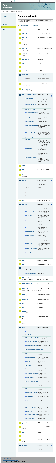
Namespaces (6, 32)
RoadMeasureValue (30, 404)
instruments (29, 256)
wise (23, 439)
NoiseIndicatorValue (30, 377)
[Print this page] (44, 1)
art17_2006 (25, 43)
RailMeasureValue (30, 396)
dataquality (25, 74)
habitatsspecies (29, 252)
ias (23, 260)
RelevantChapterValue (31, 157)
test (23, 432)
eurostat (24, 165)
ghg (23, 200)
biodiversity (25, 59)
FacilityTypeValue (30, 130)
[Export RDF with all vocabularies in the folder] (51, 75)
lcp (23, 316)
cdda (23, 63)
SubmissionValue (30, 418)
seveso (24, 426)
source (27, 189)
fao (23, 169)
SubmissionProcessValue (31, 414)
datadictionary (26, 70)
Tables (4, 19)
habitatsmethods (30, 243)
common (24, 67)
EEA (9, 1)
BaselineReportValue (31, 104)
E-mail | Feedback (7, 458)
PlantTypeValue (29, 148)
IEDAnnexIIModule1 (27, 268)
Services (5, 29)
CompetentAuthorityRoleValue (31, 337)
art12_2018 (25, 37)
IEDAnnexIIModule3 (27, 278)
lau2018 (24, 311)
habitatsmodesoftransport (31, 248)
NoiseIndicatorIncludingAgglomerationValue (31, 368)
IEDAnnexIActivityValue (31, 132)
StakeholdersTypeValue (31, 407)
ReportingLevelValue (31, 400)
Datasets (5, 16)
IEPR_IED (25, 288)
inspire (24, 294)
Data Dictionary (14, 11)
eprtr (23, 83)
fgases (24, 175)
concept (28, 184)
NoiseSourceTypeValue (31, 385)
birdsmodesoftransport (31, 220)
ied (23, 264)
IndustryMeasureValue (31, 357)
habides (24, 204)
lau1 (23, 303)
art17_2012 (25, 48)
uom (23, 436)
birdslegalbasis (29, 207)
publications (25, 423)
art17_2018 (25, 53)
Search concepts (35, 25)
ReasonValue (29, 152)
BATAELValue (29, 107)
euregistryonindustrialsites (29, 94)
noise (23, 327)
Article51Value (29, 98)
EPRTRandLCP (26, 89)
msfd (23, 322)
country (28, 448)
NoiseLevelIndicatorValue (31, 381)
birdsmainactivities (30, 211)
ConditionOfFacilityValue (31, 112)
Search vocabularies (24, 25)
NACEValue (28, 139)
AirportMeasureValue (31, 331)
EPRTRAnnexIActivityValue (31, 125)
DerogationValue (30, 121)
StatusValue (29, 411)
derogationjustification (31, 227)
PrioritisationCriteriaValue (31, 392)
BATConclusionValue (31, 109)
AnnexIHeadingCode (31, 273)
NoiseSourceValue (30, 388)
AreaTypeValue (29, 334)
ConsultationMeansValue (31, 341)
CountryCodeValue (30, 117)
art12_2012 (25, 33)
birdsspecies (29, 223)
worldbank (25, 445)
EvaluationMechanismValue (31, 345)
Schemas (5, 24)
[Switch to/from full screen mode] (46, 1)
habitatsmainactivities (31, 239)
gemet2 (24, 180)
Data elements (6, 21)
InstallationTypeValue (31, 137)
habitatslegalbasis (30, 235)
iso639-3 (28, 361)
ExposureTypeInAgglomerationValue (31, 349)
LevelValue (28, 365)
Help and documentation (8, 14)
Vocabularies (6, 26)
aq (23, 29)
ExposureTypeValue (30, 353)
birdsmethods (29, 215)
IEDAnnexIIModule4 (27, 283)
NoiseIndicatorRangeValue (31, 373)
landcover (25, 299)
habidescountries (30, 231)
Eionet (8, 11)
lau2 (23, 307)
